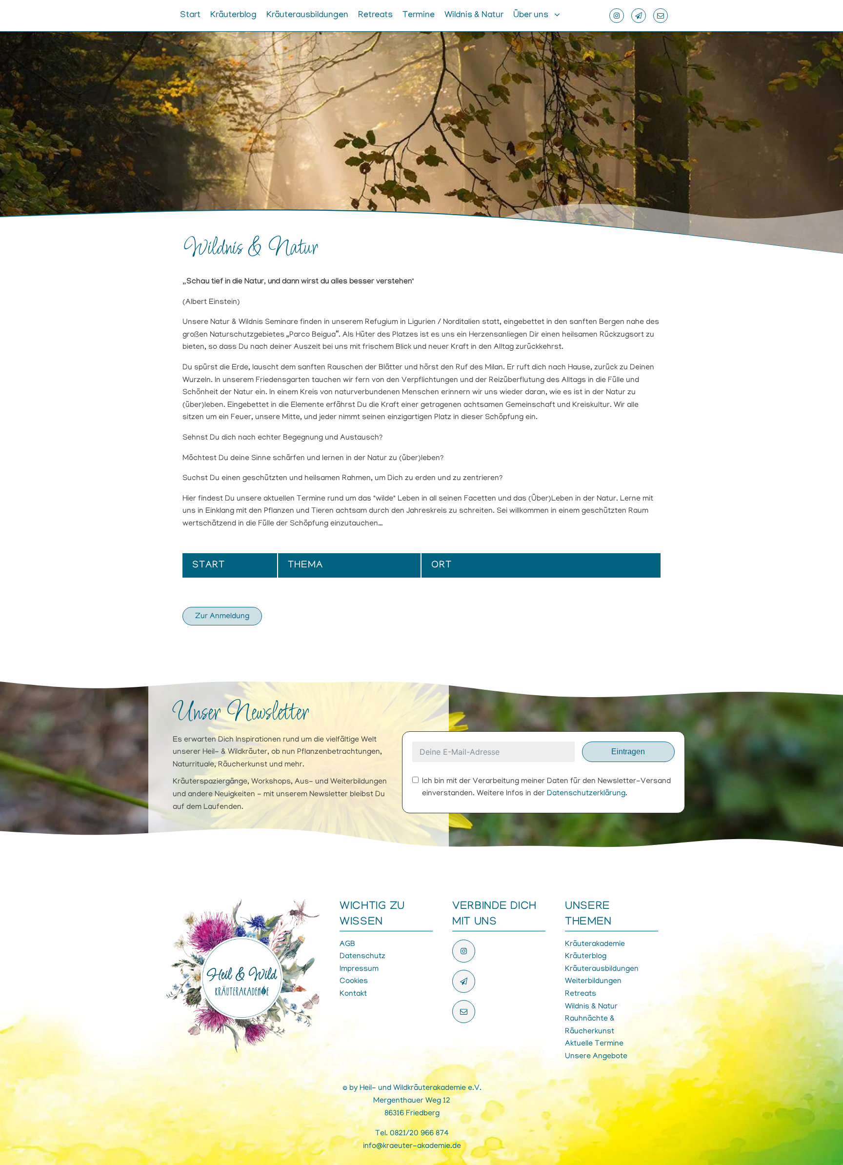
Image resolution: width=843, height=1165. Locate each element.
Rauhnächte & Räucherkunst (590, 1025)
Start (190, 15)
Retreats (375, 15)
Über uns (530, 15)
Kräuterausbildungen (307, 15)
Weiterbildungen (593, 981)
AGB (347, 944)
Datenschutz (362, 956)
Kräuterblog (233, 15)
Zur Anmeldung (222, 616)
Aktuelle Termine (594, 1044)
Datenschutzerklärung (586, 793)
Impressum (359, 969)
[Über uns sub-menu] (559, 15)
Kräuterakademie (595, 944)
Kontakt (353, 994)
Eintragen (628, 751)
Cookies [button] (354, 981)
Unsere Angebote (596, 1056)
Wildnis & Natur (473, 15)
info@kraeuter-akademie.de (412, 1146)
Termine (418, 15)
